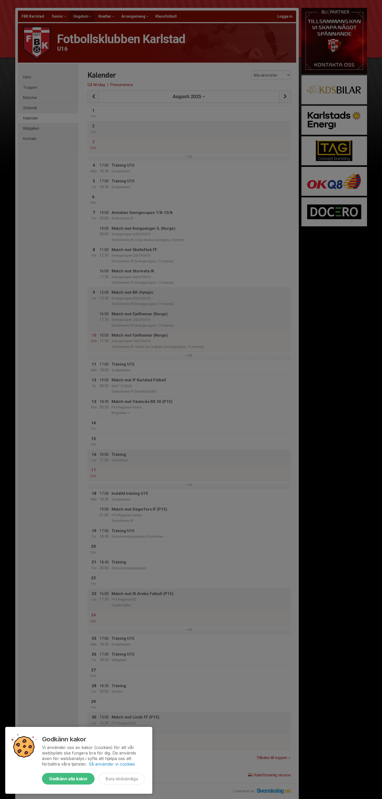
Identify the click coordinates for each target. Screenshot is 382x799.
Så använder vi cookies (111, 764)
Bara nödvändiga (122, 778)
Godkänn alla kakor (68, 778)
